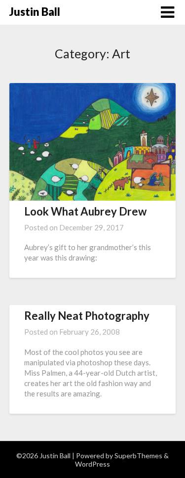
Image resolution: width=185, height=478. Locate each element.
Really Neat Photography (86, 315)
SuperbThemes (138, 455)
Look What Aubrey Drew (85, 211)
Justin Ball (34, 11)
